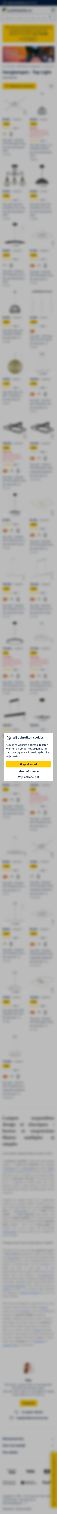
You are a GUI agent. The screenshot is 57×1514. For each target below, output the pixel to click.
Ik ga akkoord (28, 764)
